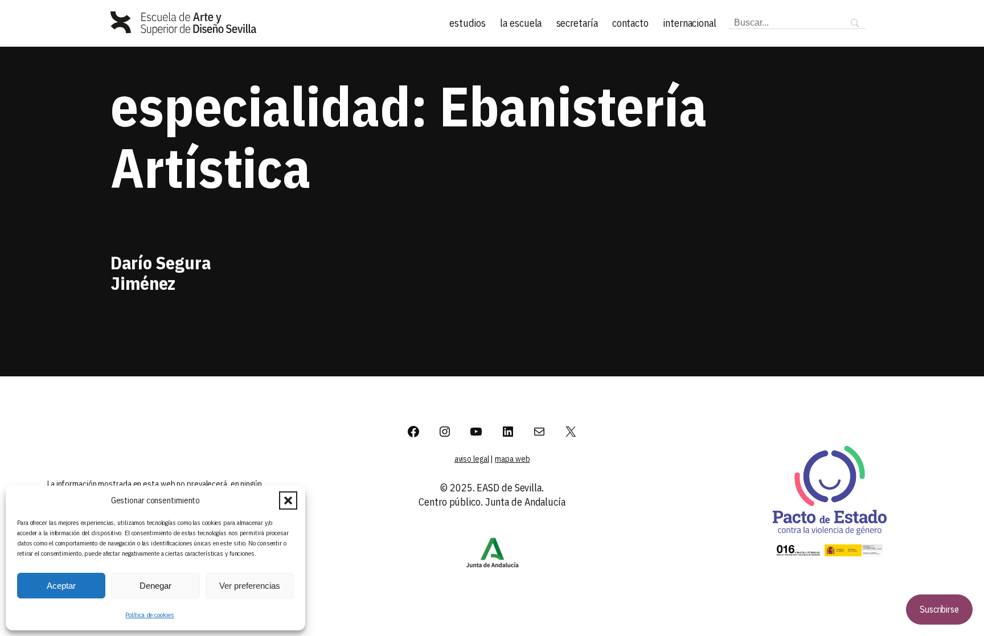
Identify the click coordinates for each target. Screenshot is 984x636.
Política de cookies (149, 614)
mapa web (512, 459)
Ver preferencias (249, 585)
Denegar (155, 585)
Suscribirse (939, 609)
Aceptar (61, 585)
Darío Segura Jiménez (160, 272)
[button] (288, 500)
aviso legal (471, 459)
